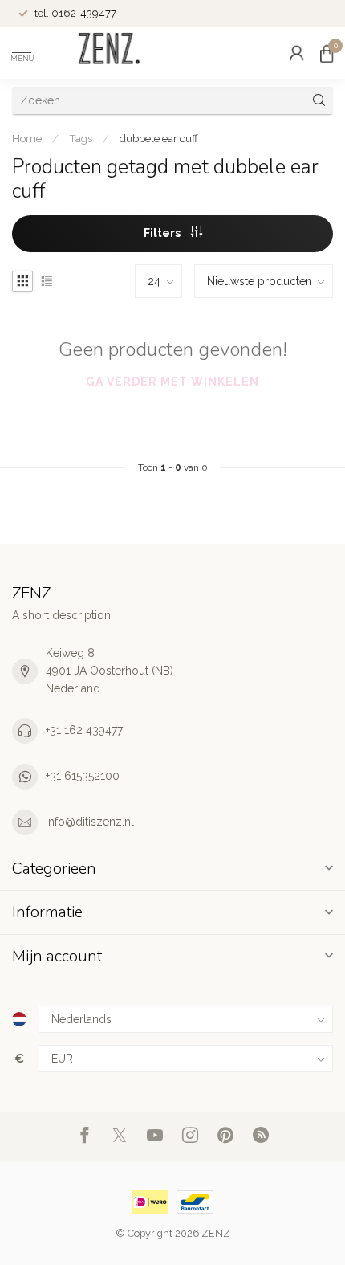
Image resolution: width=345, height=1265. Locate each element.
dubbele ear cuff (159, 138)
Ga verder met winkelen (172, 381)
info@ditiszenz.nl (90, 821)
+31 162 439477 (84, 730)
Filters (163, 232)
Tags (80, 138)
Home (27, 138)
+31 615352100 (83, 775)
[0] (326, 53)
